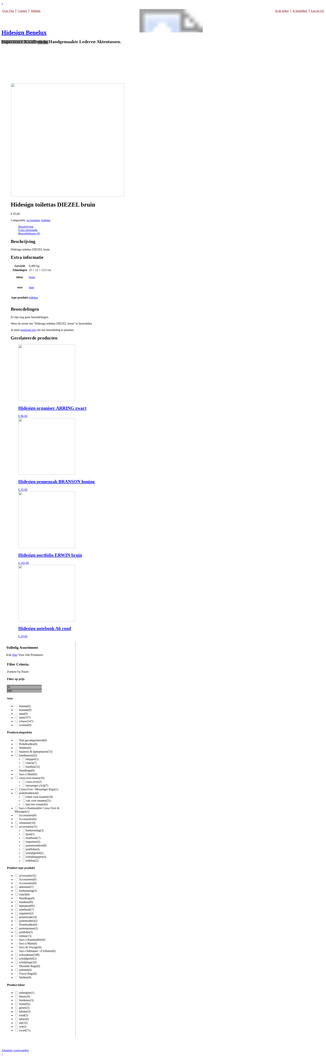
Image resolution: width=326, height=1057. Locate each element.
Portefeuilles (28, 744)
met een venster (37, 804)
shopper (32, 759)
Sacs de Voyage (30, 947)
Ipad (30, 834)
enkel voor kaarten (39, 796)
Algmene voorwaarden (15, 1050)
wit (22, 1026)
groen (24, 1007)
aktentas (26, 886)
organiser (33, 841)
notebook (33, 837)
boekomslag (35, 830)
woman (25, 725)
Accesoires (166, 80)
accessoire (27, 875)
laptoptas (27, 905)
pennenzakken (36, 845)
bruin (32, 277)
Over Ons (8, 10)
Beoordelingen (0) (29, 233)
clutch (31, 762)
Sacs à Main (28, 774)
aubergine (26, 992)
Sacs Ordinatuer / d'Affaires (37, 951)
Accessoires (27, 815)
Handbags (27, 770)
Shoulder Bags (29, 966)
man (31, 287)
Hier (15, 654)
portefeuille (28, 920)
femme (25, 706)
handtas (33, 766)
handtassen (28, 755)
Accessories (27, 819)
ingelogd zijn (28, 330)
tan (23, 1022)
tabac (24, 1019)
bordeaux (26, 1000)
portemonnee (28, 928)
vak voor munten (38, 800)
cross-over (34, 781)
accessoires (33, 220)
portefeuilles (28, 793)
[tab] (140, 226)
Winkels (35, 10)
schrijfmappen (36, 856)
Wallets (25, 747)
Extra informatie (28, 230)
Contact (22, 10)
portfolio (32, 849)
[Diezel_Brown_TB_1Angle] (67, 195)
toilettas (45, 220)
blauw (24, 996)
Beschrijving (25, 226)
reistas (25, 936)
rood (23, 1015)
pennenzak (28, 917)
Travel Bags (28, 973)
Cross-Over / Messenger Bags (38, 789)
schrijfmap (27, 962)
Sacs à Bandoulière (32, 939)
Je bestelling (300, 10)
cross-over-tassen (31, 778)
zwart (25, 1030)
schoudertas (29, 954)
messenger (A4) (37, 785)
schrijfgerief (34, 853)
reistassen (27, 822)
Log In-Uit (317, 10)
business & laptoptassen (35, 751)
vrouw (26, 721)
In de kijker (282, 10)
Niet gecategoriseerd (33, 740)
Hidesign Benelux (24, 32)
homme (25, 710)
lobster (24, 1011)
